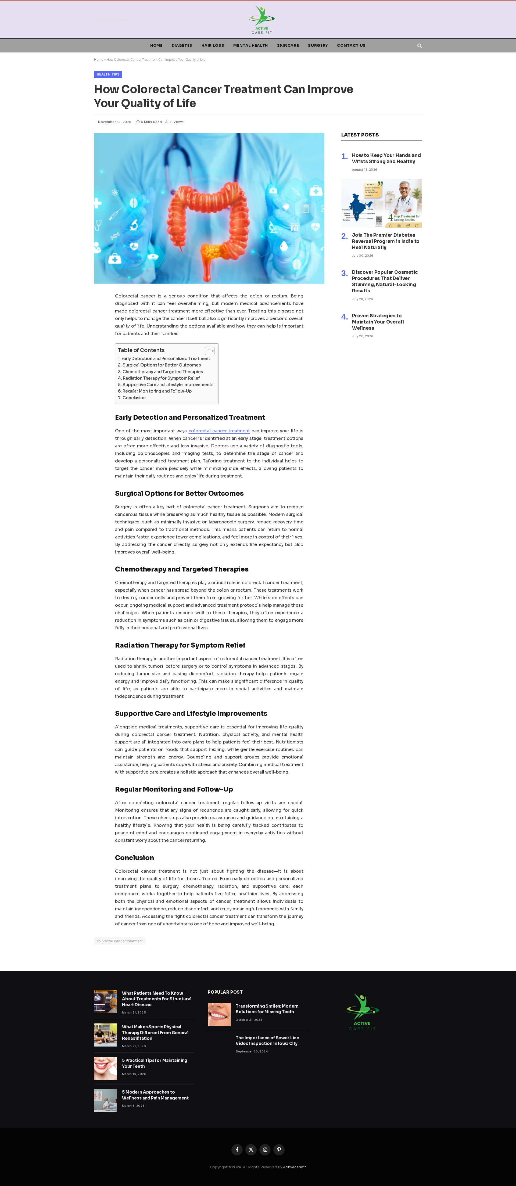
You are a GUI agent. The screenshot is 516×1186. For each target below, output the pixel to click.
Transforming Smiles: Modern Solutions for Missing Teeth (267, 1009)
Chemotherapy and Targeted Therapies (163, 371)
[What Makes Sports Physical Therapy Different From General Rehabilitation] (105, 1035)
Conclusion (134, 397)
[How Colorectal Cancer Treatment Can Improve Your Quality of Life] (209, 208)
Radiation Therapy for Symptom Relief (161, 378)
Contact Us (351, 45)
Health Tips (108, 74)
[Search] (419, 45)
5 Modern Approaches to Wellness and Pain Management (155, 1095)
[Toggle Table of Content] (207, 350)
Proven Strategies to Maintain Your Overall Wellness (378, 322)
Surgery (318, 45)
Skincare (288, 45)
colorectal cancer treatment (120, 941)
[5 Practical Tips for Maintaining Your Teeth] (105, 1068)
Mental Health (250, 45)
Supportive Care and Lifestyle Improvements (168, 384)
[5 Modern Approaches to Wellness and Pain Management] (105, 1100)
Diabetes (182, 45)
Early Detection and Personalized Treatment (165, 358)
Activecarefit (294, 1167)
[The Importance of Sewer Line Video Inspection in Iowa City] (219, 1046)
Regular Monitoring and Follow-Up (157, 391)
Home (156, 45)
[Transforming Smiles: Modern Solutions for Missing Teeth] (219, 1014)
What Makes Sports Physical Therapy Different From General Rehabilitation (155, 1032)
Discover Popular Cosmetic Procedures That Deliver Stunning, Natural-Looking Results (385, 281)
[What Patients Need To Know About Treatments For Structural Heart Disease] (105, 1001)
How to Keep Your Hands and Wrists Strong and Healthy (386, 158)
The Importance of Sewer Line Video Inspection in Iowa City (267, 1040)
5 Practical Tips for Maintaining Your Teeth (154, 1063)
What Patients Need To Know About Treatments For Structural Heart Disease (156, 999)
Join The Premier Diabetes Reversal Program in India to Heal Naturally (386, 241)
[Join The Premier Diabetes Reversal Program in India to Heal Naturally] (381, 203)
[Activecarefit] (261, 20)
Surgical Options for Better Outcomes (161, 365)
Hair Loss (213, 45)
